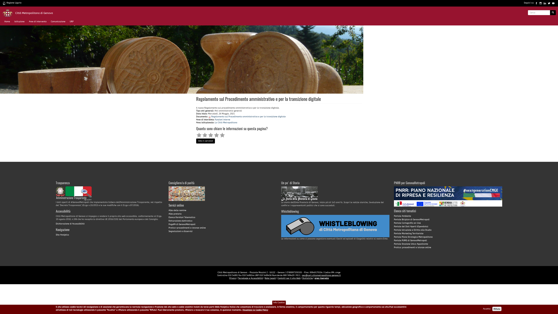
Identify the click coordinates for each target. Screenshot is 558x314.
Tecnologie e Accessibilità (250, 278)
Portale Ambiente (402, 216)
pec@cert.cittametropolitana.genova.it (321, 275)
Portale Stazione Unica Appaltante (411, 244)
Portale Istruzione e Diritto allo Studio (412, 230)
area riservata (322, 278)
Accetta (487, 309)
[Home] (8, 14)
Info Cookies (279, 302)
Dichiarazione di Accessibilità (70, 224)
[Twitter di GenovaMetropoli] (549, 3)
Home (7, 21)
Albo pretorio (175, 214)
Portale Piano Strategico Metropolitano (413, 237)
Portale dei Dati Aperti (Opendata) (411, 226)
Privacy (232, 278)
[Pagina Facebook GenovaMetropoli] (536, 3)
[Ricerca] (553, 12)
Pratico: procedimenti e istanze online (412, 247)
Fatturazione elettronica (180, 221)
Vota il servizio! (205, 141)
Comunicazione (58, 21)
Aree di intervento (37, 21)
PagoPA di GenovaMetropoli (182, 224)
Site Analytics (62, 235)
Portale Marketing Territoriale (408, 233)
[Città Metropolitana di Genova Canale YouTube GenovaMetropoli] (553, 3)
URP (72, 21)
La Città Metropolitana (226, 122)
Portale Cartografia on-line (407, 223)
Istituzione (19, 21)
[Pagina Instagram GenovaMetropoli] (540, 3)
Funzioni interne (222, 119)
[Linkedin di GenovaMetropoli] (545, 3)
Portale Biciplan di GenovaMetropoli (412, 219)
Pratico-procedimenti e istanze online (187, 228)
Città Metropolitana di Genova (34, 13)
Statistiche (307, 278)
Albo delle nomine (177, 210)
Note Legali (270, 278)
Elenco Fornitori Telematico (182, 217)
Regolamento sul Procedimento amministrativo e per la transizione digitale (248, 116)
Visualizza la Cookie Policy (255, 310)
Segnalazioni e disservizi (181, 231)
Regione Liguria (14, 3)
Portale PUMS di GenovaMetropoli (410, 240)
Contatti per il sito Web (289, 278)
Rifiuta (497, 309)
